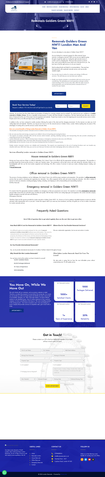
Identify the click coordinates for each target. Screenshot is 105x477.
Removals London (52, 7)
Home (43, 7)
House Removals (63, 7)
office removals (90, 177)
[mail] (53, 2)
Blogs (82, 7)
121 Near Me (63, 474)
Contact (76, 10)
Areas (87, 7)
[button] (4, 472)
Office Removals (74, 7)
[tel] (68, 2)
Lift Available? (25, 365)
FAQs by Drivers (68, 10)
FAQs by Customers (57, 10)
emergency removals (89, 191)
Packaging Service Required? (29, 371)
